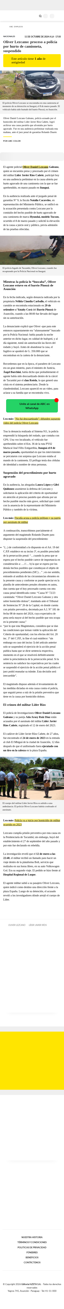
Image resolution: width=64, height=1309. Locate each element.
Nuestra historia (32, 1237)
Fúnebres (32, 1253)
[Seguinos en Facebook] (27, 1295)
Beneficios (32, 1258)
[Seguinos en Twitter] (30, 1295)
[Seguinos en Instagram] (38, 1295)
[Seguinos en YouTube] (34, 1295)
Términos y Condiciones (32, 1242)
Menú (59, 16)
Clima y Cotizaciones (34, 15)
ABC (9, 15)
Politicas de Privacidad (32, 1248)
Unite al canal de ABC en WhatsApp (34, 406)
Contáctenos (32, 1263)
